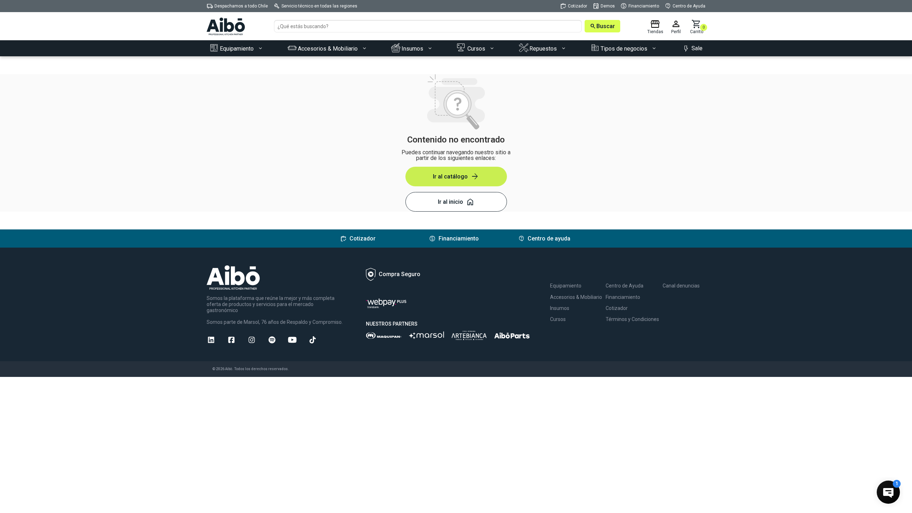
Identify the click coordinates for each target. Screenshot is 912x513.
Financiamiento (623, 297)
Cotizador (617, 308)
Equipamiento (565, 286)
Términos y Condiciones (632, 319)
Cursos (558, 319)
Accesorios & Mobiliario (576, 297)
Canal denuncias (681, 286)
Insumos (559, 308)
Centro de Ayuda (624, 286)
